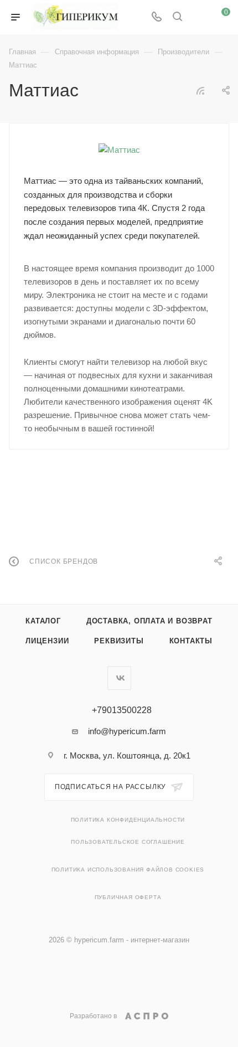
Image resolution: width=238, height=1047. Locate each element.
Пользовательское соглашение (128, 842)
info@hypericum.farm (127, 731)
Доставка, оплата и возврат (149, 621)
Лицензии (47, 641)
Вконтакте (119, 678)
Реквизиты (118, 641)
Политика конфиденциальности (128, 820)
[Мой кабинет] (198, 17)
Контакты (191, 641)
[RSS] (200, 90)
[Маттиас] (119, 150)
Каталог (43, 621)
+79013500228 (122, 710)
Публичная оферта (128, 897)
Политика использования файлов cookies (128, 870)
